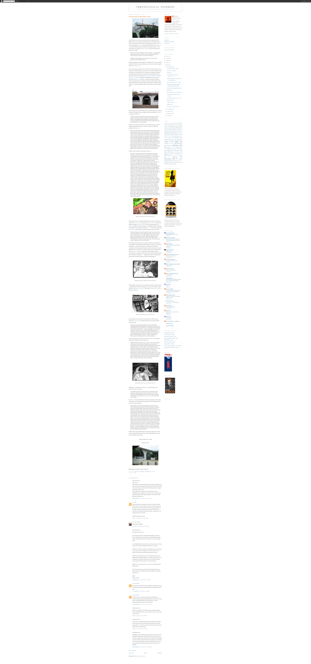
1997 (167, 129)
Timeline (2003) (170, 102)
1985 (165, 124)
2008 (167, 62)
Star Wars (175, 155)
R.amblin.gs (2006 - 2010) (170, 336)
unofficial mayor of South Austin (151, 75)
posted (146, 387)
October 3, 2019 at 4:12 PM (140, 591)
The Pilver (168, 284)
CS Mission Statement (169, 41)
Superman (175, 157)
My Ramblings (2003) (169, 332)
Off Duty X (169, 72)
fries (139, 45)
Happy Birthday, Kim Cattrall (171, 234)
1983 (176, 123)
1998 (171, 129)
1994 (172, 128)
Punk (178, 152)
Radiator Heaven (170, 250)
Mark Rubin (135, 522)
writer (158, 288)
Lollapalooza (169, 148)
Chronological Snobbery (155, 6)
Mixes (170, 150)
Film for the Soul (170, 268)
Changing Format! (169, 274)
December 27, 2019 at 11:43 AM (142, 604)
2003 (170, 131)
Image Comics (172, 147)
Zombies (173, 164)
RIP (165, 155)
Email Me (166, 40)
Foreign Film (170, 143)
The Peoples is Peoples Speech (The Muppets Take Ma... (173, 85)
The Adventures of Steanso (172, 273)
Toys (180, 160)
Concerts (174, 136)
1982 (172, 123)
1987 (175, 124)
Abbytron (168, 310)
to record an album (137, 222)
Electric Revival (170, 301)
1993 (168, 128)
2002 (165, 131)
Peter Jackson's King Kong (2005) (174, 88)
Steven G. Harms (170, 325)
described (157, 45)
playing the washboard (141, 224)
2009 (167, 60)
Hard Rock (177, 143)
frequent (153, 288)
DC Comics (171, 137)
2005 (179, 131)
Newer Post (131, 653)
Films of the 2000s (171, 141)
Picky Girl (168, 316)
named (153, 338)
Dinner (167, 285)
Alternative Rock (168, 133)
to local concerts (151, 222)
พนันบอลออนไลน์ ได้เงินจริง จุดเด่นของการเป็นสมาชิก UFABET (173, 280)
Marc (134, 251)
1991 (176, 126)
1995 (176, 128)
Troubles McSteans (170, 259)
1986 (170, 124)
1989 (165, 126)
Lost (176, 148)
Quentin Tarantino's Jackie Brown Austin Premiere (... (174, 79)
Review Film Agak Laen (171, 270)
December (169, 66)
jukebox (159, 43)
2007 (167, 65)
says (150, 151)
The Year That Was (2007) (172, 68)
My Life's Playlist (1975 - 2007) (174, 82)
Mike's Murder (169, 251)
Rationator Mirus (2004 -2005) (171, 338)
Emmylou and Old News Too (172, 260)
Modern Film (176, 150)
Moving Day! (168, 317)
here (134, 399)
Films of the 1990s (175, 140)
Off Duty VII (169, 104)
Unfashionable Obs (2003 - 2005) (171, 347)
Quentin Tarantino (168, 153)
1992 (181, 126)
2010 (167, 58)
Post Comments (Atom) (140, 656)
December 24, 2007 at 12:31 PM (142, 498)
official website (144, 48)
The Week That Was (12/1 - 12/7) (174, 98)
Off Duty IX (169, 90)
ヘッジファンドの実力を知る (172, 302)
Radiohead (178, 153)
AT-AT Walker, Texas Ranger (172, 321)
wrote (141, 251)
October (169, 111)
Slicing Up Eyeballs (170, 237)
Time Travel (175, 160)
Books (172, 134)
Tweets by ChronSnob (169, 50)
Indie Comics (179, 147)
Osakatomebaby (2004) (169, 334)
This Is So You (169, 323)
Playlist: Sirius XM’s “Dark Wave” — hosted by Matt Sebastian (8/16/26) (173, 239)
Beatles (177, 133)
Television (167, 159)
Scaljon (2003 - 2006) (169, 344)
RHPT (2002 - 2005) (168, 340)
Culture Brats (169, 243)
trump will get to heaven (170, 255)
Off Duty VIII (170, 100)
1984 (180, 123)
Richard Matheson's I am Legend (174, 92)
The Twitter (166, 43)
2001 (180, 129)
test (133, 502)
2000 (175, 129)
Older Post (159, 653)
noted (138, 128)
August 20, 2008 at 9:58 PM (140, 526)
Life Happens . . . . (170, 305)
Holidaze (176, 145)
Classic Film (179, 134)
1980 (165, 123)
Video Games (178, 162)
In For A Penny (169, 265)
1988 (180, 124)
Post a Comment (132, 650)
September (169, 113)
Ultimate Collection (168, 162)
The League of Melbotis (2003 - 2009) (172, 345)
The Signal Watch (170, 233)
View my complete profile (171, 33)
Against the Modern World (172, 254)
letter (156, 288)
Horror (165, 147)
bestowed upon (136, 320)
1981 (169, 123)
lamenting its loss (136, 65)
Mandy (132, 229)
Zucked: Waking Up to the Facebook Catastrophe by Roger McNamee (173, 291)
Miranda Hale (169, 278)
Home (145, 653)
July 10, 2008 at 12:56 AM (140, 518)
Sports (171, 155)
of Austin (138, 288)
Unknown (134, 583)
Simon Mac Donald (170, 295)
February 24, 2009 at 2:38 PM (141, 580)
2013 (167, 56)
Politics (172, 152)
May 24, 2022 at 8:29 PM (139, 615)
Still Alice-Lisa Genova (170, 307)
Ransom (176, 16)
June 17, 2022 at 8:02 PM (139, 628)
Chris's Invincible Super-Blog (173, 264)
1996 (181, 128)
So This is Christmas (171, 70)
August (169, 115)
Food (134, 472)
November (169, 109)
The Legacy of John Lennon (173, 106)
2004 (175, 131)
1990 (170, 126)
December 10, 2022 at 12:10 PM (142, 647)
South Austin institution (134, 77)
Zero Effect (166, 164)
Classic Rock (168, 136)
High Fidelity (167, 145)
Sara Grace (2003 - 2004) (169, 342)
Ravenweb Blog (169, 289)
